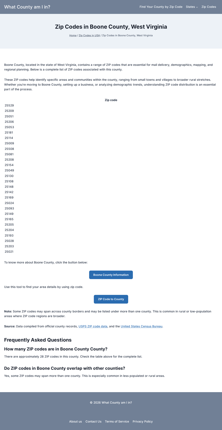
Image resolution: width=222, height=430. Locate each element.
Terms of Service (117, 421)
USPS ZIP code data (93, 326)
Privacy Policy (143, 421)
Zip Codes (209, 7)
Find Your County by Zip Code (161, 7)
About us (75, 421)
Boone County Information (111, 274)
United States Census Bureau (141, 326)
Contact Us (93, 421)
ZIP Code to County (111, 299)
